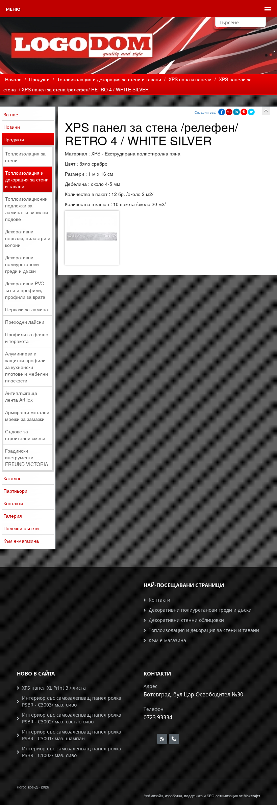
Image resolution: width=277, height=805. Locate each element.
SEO (211, 795)
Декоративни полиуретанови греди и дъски (22, 264)
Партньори (15, 490)
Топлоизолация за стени (25, 157)
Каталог (12, 478)
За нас (10, 114)
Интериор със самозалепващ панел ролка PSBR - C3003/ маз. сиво (71, 701)
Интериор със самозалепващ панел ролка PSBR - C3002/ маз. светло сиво (71, 718)
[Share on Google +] (229, 112)
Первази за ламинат (27, 309)
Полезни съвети (21, 528)
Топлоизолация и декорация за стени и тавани (27, 179)
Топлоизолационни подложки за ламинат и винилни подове (26, 208)
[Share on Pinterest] (244, 112)
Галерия (12, 515)
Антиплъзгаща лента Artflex (21, 396)
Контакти (13, 503)
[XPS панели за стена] (266, 111)
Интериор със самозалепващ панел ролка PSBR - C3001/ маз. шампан (71, 735)
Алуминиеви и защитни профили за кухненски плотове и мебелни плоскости (26, 367)
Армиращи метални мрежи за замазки (27, 415)
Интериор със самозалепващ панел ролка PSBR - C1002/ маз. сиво (71, 751)
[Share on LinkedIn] (236, 112)
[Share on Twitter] (251, 112)
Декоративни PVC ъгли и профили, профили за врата (25, 290)
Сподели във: (205, 112)
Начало (13, 79)
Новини (11, 126)
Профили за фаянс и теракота (26, 337)
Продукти (13, 139)
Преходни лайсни (24, 321)
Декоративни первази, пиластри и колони (27, 238)
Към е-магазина (21, 540)
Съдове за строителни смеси (25, 434)
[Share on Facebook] (221, 112)
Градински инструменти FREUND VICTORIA (26, 457)
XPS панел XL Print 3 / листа (54, 688)
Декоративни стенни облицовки (186, 620)
